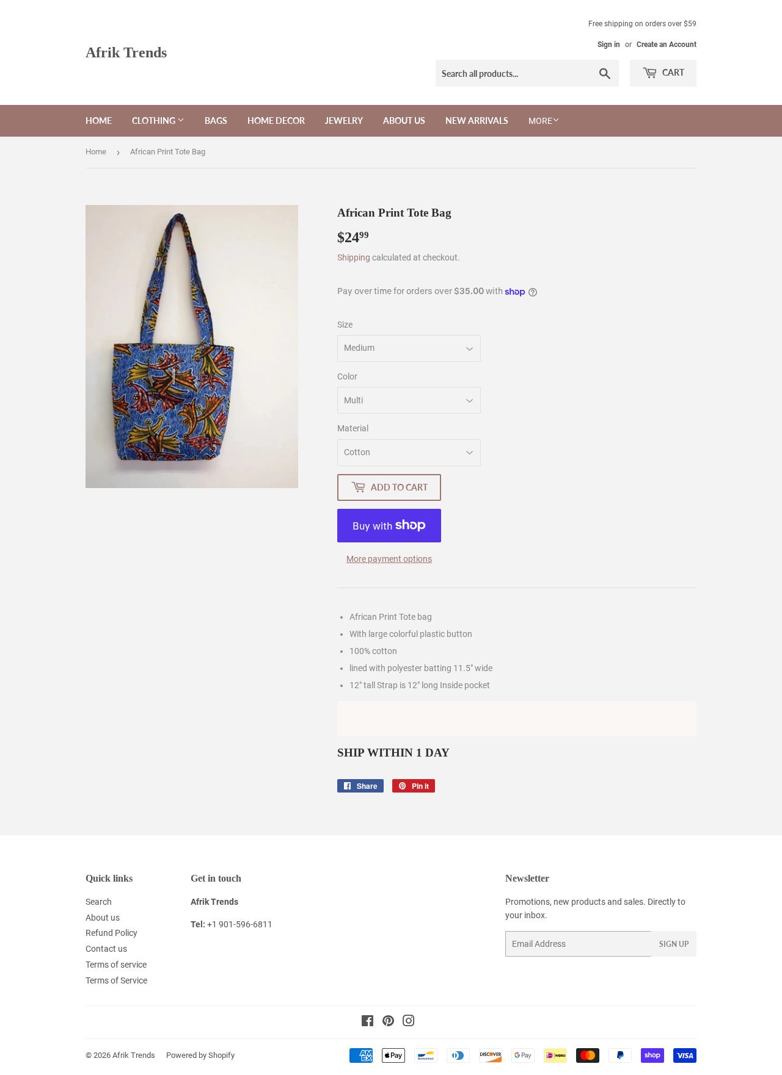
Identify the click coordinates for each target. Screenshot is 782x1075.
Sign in (608, 44)
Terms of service (116, 964)
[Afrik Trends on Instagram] (409, 1022)
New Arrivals (476, 120)
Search (99, 902)
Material (352, 428)
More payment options (389, 559)
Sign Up (674, 944)
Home (99, 120)
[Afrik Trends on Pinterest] (388, 1022)
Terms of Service (116, 980)
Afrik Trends (126, 52)
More (540, 121)
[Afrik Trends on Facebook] (367, 1022)
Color (347, 376)
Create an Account (666, 44)
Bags (216, 120)
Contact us (106, 949)
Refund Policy (111, 933)
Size (345, 324)
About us (404, 120)
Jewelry (344, 120)
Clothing (154, 120)
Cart (672, 72)
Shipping (353, 257)
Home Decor (276, 120)
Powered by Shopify (200, 1055)
